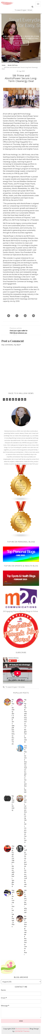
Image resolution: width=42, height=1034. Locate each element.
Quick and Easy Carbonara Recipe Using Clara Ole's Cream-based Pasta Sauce (25, 819)
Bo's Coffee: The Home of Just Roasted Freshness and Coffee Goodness (25, 866)
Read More (20, 43)
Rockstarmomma (22, 1028)
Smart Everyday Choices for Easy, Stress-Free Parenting (21, 37)
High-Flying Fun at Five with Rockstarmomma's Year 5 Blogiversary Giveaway (25, 721)
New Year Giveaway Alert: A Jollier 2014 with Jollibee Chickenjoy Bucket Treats (13, 722)
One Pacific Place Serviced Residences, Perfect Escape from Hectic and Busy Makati (25, 769)
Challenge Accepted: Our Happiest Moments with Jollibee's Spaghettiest (13, 866)
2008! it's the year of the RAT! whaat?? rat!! (25, 901)
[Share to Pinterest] (33, 315)
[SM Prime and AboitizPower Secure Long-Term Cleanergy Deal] (25, 315)
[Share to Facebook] (16, 315)
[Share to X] (8, 315)
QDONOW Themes (22, 1031)
